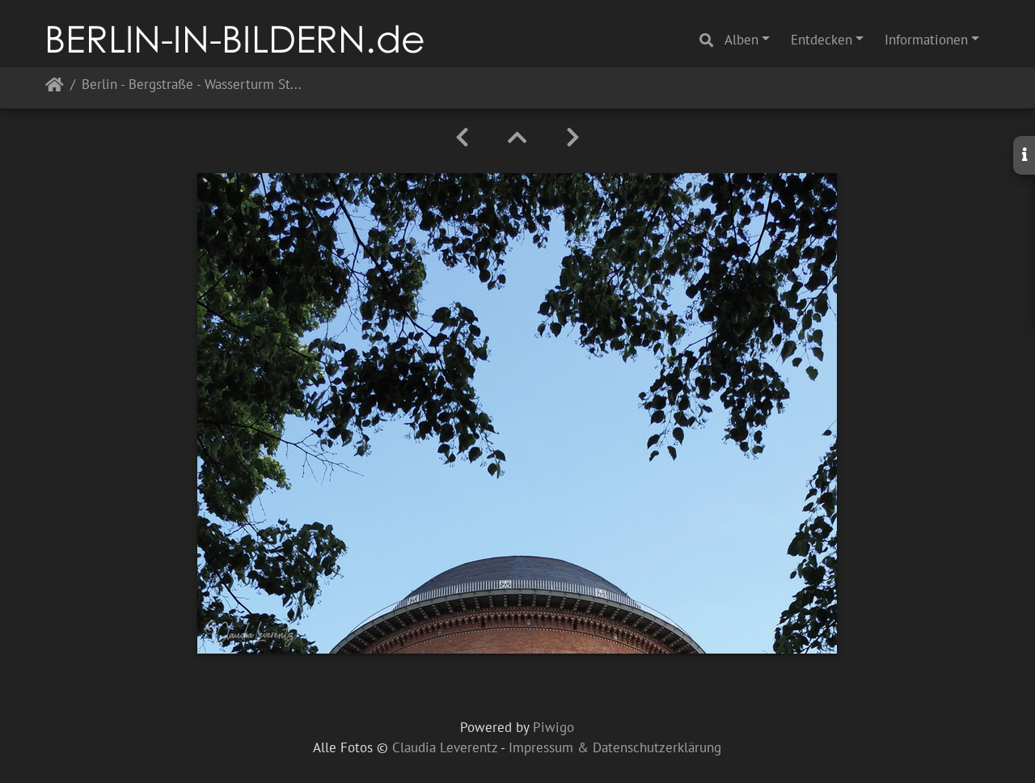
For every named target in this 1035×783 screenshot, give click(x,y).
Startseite (54, 88)
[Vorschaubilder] (517, 137)
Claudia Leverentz (444, 747)
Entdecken (821, 40)
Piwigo (553, 727)
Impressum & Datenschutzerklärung (615, 747)
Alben (741, 40)
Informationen (926, 40)
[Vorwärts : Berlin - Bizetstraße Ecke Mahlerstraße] (573, 137)
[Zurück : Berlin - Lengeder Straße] (462, 137)
